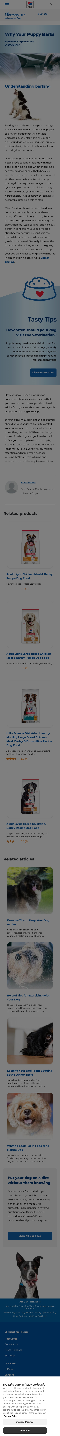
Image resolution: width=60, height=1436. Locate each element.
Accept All (25, 1430)
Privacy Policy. (11, 1416)
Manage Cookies (24, 1422)
